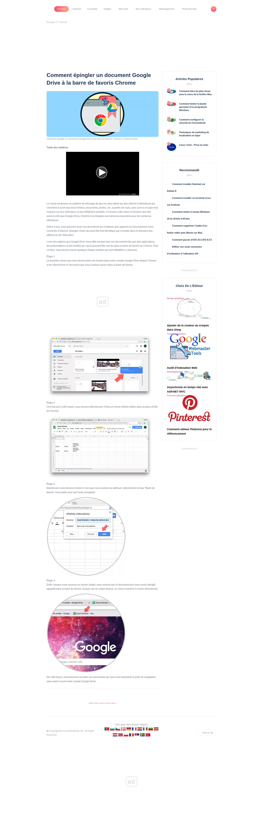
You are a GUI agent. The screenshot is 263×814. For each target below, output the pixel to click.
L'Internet (76, 9)
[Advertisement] (138, 48)
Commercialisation (176, 333)
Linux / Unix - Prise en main (193, 145)
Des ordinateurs (143, 9)
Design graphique (175, 298)
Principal (61, 9)
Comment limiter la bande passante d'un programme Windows (193, 106)
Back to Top (208, 733)
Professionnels (189, 9)
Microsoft (123, 9)
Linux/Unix (92, 9)
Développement (166, 9)
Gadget (107, 9)
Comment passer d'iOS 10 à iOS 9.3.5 (192, 239)
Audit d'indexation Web (182, 367)
